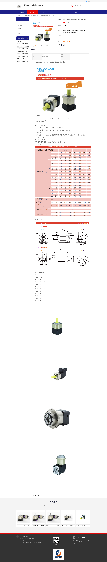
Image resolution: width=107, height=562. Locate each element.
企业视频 (43, 12)
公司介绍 (53, 12)
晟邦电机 (19, 28)
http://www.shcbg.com (36, 495)
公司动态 (64, 12)
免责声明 (31, 542)
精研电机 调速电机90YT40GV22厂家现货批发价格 (23, 58)
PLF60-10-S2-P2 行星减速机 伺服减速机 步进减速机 (28, 525)
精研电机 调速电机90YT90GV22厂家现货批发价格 (23, 53)
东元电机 (19, 33)
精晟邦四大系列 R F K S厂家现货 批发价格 (23, 41)
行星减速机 (30, 15)
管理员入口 (35, 542)
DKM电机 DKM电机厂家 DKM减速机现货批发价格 (23, 63)
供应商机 (32, 12)
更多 (28, 38)
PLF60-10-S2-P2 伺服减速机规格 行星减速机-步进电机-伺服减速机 (75, 525)
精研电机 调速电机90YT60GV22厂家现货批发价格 (23, 56)
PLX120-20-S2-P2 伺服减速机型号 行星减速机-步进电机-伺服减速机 (46, 525)
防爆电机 (19, 30)
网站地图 (39, 542)
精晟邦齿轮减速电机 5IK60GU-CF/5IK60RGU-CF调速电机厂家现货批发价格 (23, 51)
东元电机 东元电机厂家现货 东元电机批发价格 (23, 43)
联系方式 (85, 12)
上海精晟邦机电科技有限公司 (25, 540)
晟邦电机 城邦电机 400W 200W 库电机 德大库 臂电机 (23, 48)
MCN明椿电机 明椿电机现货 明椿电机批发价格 (23, 46)
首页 (21, 15)
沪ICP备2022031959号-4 (32, 538)
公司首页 (22, 12)
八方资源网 (27, 542)
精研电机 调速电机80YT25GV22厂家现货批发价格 (23, 61)
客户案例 (75, 12)
